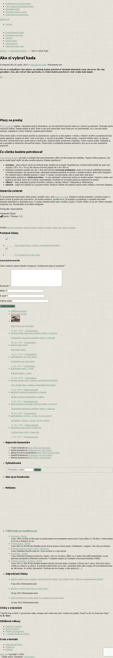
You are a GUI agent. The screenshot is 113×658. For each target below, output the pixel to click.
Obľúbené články (19, 311)
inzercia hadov (30, 227)
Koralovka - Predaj (19, 553)
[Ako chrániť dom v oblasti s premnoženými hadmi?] (34, 579)
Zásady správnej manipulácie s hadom (27, 397)
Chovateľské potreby (9, 158)
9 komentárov (30, 342)
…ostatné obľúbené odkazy (18, 634)
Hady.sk (3, 654)
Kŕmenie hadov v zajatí (16, 11)
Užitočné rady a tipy (15, 46)
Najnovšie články (19, 313)
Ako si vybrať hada (39, 588)
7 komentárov (29, 366)
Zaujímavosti (12, 43)
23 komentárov (31, 330)
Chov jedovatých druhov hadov (20, 6)
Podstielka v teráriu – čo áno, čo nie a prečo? (30, 420)
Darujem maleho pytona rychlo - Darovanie (30, 548)
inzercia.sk (56, 227)
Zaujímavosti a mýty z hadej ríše (25, 432)
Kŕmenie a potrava (14, 35)
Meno (3, 291)
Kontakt (9, 649)
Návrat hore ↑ (30, 657)
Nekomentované (30, 390)
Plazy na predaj (6, 126)
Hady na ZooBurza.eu (25, 530)
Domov (9, 24)
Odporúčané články (18, 51)
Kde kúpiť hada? (13, 9)
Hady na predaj (12, 629)
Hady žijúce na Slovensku (17, 14)
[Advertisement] (63, 24)
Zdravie (9, 38)
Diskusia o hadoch (14, 626)
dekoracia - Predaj (19, 536)
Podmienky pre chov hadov (18, 3)
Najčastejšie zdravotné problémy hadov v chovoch (33, 338)
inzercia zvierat (61, 197)
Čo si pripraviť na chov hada (51, 598)
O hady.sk (10, 647)
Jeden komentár (31, 425)
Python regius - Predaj (20, 543)
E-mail (3, 296)
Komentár (5, 286)
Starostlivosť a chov (15, 32)
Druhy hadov (11, 40)
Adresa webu (6, 301)
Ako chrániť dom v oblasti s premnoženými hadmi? (33, 385)
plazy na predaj (68, 227)
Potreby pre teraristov (15, 631)
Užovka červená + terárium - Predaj (26, 561)
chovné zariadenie (15, 227)
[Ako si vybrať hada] (20, 588)
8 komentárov (31, 354)
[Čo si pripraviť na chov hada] (24, 598)
